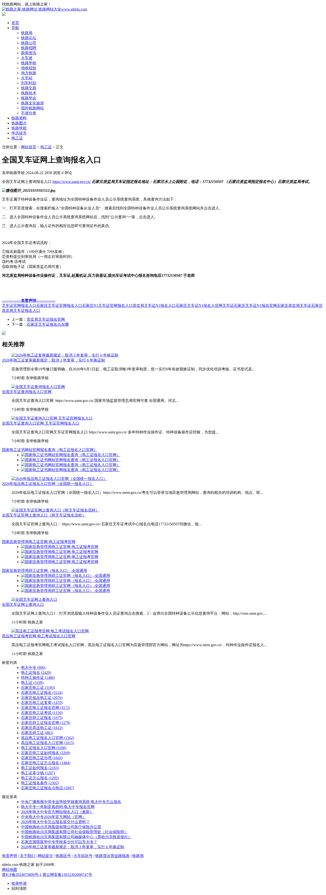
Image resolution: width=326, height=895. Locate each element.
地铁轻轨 (28, 68)
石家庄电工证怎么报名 (45, 763)
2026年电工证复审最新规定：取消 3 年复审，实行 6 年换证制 (53, 360)
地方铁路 (28, 73)
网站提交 (45, 856)
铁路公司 (28, 43)
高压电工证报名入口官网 (47, 743)
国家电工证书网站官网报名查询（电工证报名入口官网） (49, 450)
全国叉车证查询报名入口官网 (27, 392)
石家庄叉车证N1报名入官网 (199, 306)
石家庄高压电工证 (42, 728)
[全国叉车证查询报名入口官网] (38, 387)
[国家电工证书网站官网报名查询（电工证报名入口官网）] (70, 455)
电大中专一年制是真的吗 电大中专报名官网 (58, 807)
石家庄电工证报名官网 (45, 708)
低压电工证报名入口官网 (47, 738)
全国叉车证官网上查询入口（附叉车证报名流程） (44, 515)
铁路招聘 (28, 48)
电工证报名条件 (40, 783)
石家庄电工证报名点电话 (47, 788)
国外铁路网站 (32, 108)
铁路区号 (63, 856)
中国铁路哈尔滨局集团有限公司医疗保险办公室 (61, 827)
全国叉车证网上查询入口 (23, 604)
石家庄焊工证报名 (42, 718)
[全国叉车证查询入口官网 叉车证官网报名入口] (52, 418)
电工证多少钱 (38, 773)
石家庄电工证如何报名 (45, 753)
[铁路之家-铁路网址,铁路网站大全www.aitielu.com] (44, 9)
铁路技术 (28, 93)
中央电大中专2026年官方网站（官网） (53, 817)
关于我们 (27, 856)
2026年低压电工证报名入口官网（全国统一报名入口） (48, 484)
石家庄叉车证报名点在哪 (48, 324)
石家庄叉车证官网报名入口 (59, 306)
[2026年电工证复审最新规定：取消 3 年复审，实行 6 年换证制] (64, 355)
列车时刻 (28, 83)
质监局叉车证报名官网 (46, 319)
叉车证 (228, 306)
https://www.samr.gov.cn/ (72, 182)
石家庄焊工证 (37, 733)
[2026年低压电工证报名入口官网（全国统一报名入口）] (59, 479)
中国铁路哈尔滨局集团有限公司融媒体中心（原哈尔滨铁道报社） (76, 837)
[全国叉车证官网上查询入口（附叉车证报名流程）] (55, 510)
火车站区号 (83, 856)
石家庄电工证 (38, 688)
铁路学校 (28, 63)
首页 (15, 23)
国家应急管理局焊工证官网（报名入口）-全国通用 (44, 571)
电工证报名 (36, 673)
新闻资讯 (28, 53)
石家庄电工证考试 (42, 713)
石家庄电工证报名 (42, 693)
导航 (15, 28)
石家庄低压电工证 (42, 698)
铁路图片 (19, 123)
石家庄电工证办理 (42, 758)
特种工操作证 (38, 678)
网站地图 (9, 870)
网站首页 (28, 147)
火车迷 (26, 58)
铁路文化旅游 (32, 103)
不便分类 (28, 113)
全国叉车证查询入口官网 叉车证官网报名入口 (40, 423)
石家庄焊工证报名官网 (45, 723)
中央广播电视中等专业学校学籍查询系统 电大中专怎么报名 (71, 802)
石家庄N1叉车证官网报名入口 (107, 306)
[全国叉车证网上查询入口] (34, 599)
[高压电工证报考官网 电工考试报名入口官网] (50, 631)
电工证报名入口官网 (43, 748)
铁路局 (26, 33)
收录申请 (19, 883)
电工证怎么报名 (40, 778)
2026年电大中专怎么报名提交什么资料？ (55, 822)
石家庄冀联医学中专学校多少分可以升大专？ (59, 842)
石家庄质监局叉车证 (294, 306)
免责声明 (9, 856)
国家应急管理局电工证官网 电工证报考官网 (38, 542)
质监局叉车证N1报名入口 (154, 306)
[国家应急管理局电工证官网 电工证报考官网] (59, 547)
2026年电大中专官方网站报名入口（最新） (57, 812)
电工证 (17, 138)
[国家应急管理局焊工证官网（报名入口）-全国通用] (65, 576)
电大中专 (33, 668)
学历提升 (19, 133)
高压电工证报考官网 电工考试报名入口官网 (38, 636)
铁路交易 (28, 88)
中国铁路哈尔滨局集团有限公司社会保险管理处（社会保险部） (74, 832)
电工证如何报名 (40, 768)
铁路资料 (19, 118)
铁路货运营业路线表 (112, 856)
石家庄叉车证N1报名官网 (255, 306)
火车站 (26, 78)
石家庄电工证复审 (42, 703)
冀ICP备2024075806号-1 (22, 875)
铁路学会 (28, 98)
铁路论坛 (28, 38)
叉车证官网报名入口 (19, 306)
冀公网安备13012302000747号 (67, 875)
